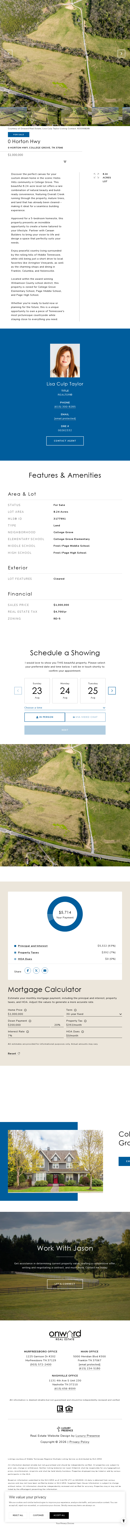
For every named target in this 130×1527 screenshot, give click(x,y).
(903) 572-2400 (41, 1364)
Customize (38, 1515)
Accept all (59, 1515)
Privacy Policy (79, 1442)
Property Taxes (28, 952)
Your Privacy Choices (65, 1523)
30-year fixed (74, 1014)
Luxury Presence (88, 1436)
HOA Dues (73, 1031)
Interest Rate (16, 1031)
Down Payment (17, 1021)
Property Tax (74, 1021)
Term (69, 1010)
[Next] (112, 690)
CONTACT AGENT (65, 440)
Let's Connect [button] (65, 1283)
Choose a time (33, 707)
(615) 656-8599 (65, 1388)
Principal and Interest (33, 946)
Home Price (15, 1010)
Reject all (18, 1515)
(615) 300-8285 (65, 406)
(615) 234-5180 (89, 1368)
